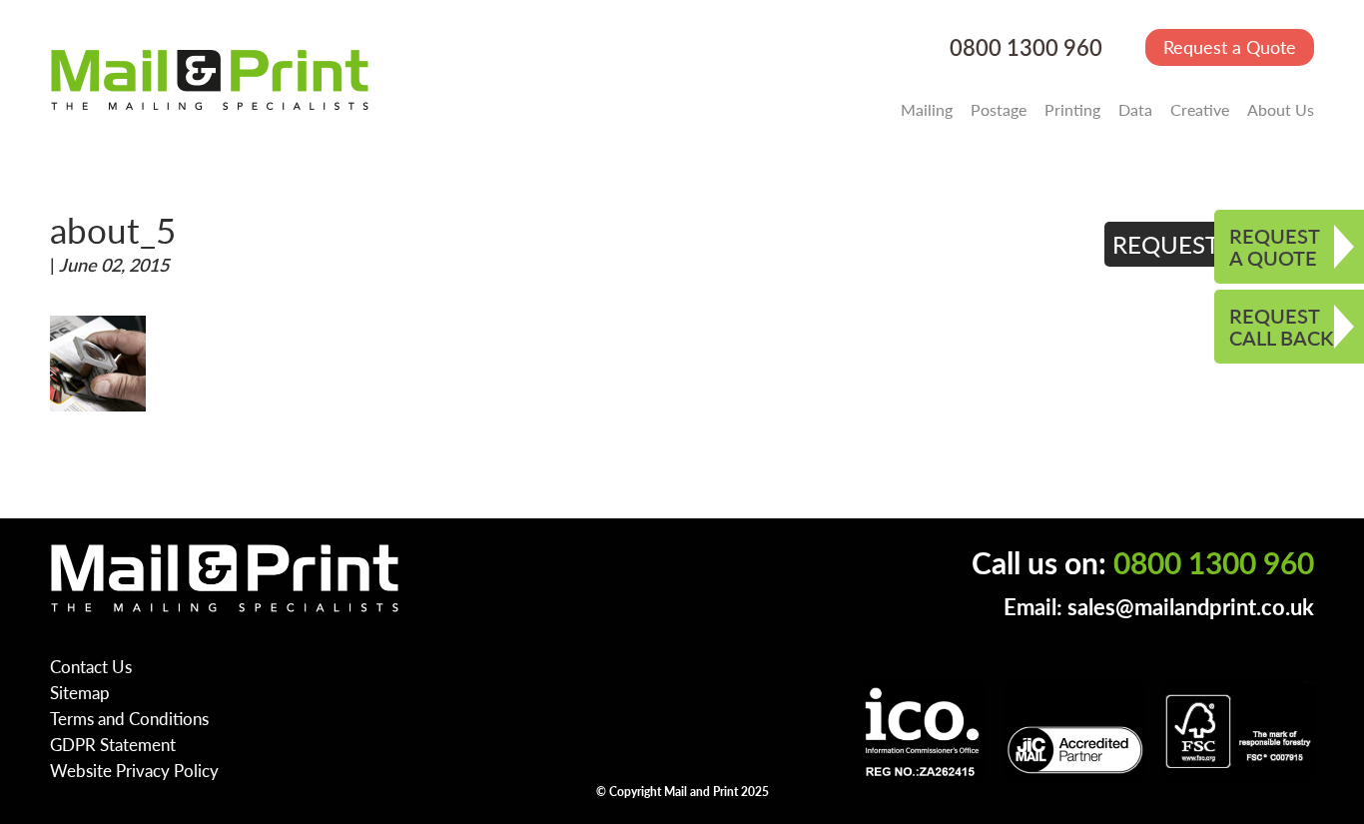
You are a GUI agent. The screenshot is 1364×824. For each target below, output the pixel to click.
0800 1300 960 (1026, 47)
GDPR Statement (113, 744)
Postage (998, 109)
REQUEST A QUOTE (1274, 247)
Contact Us (91, 666)
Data (1135, 109)
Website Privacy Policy (134, 770)
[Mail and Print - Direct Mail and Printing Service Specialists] (209, 79)
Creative (1199, 109)
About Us (1280, 109)
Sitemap (80, 692)
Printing (1072, 109)
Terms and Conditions (129, 718)
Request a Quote (1229, 46)
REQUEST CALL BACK (1281, 327)
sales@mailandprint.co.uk (1190, 606)
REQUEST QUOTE (1209, 244)
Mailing (927, 109)
